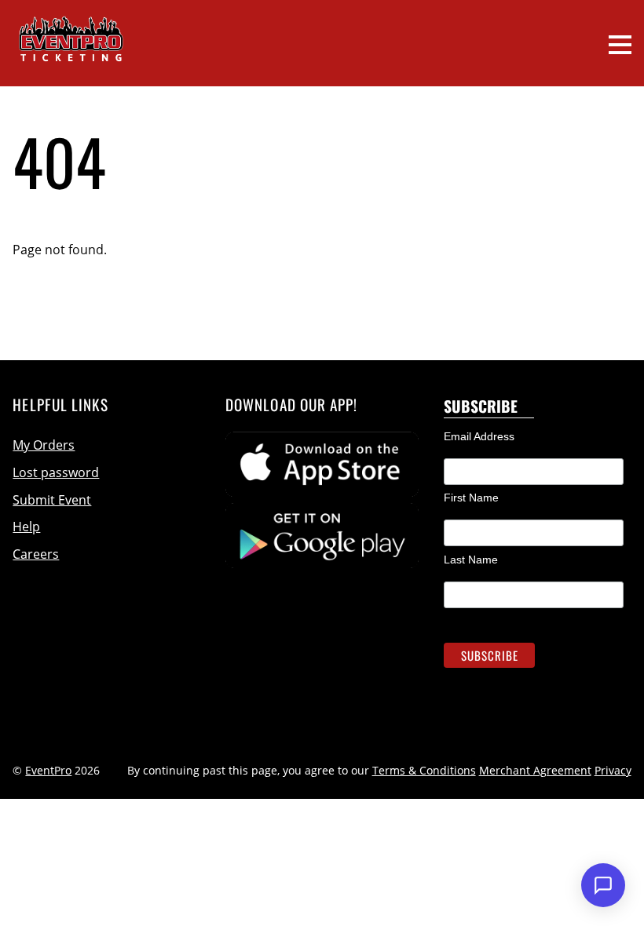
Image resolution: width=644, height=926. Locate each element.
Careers (36, 554)
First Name (471, 497)
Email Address (479, 436)
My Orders (44, 445)
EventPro (48, 770)
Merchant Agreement (535, 770)
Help (26, 526)
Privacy (613, 770)
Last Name (471, 559)
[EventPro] (70, 51)
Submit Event (52, 500)
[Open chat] (603, 885)
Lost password (56, 472)
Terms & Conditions (424, 770)
